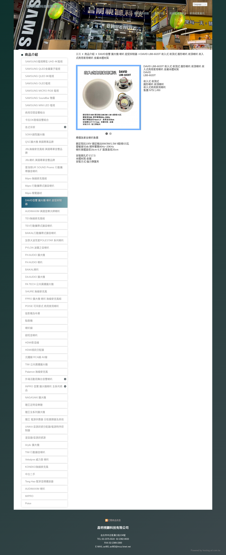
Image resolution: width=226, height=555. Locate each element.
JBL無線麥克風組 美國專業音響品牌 (43, 151)
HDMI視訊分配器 (34, 349)
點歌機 (29, 320)
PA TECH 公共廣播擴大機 (39, 284)
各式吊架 (30, 127)
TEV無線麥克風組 (35, 218)
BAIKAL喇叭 (32, 269)
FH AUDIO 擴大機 (35, 255)
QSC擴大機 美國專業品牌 (39, 141)
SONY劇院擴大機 (35, 134)
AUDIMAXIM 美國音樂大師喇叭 (42, 211)
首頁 (78, 54)
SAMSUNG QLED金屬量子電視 (42, 68)
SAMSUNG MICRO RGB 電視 (42, 90)
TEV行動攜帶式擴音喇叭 (38, 225)
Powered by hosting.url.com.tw (205, 550)
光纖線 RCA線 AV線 (36, 357)
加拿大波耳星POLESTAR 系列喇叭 (44, 240)
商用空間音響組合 (35, 112)
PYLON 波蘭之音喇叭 (37, 247)
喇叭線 (29, 328)
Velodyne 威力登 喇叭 (37, 459)
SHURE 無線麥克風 (36, 291)
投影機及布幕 (32, 313)
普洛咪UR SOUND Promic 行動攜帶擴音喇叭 (44, 169)
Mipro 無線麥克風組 (36, 178)
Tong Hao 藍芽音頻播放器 (39, 481)
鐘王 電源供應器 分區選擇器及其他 (44, 419)
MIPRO (29, 496)
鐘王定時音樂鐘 (34, 404)
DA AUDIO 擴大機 (35, 276)
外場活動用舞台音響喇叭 (38, 379)
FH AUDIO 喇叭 (34, 262)
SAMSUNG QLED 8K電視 (39, 76)
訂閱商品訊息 (114, 520)
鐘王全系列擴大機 (35, 412)
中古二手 (30, 474)
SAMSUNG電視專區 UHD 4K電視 (44, 61)
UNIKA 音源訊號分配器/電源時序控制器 (44, 428)
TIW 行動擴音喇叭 (35, 452)
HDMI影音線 (32, 342)
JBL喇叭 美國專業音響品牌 (40, 160)
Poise (28, 503)
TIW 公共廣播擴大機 (36, 364)
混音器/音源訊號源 (35, 437)
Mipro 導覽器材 (33, 193)
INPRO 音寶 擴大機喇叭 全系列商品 (43, 388)
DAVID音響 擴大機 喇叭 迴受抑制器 (43, 202)
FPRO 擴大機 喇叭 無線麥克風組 (43, 298)
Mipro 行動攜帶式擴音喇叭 (39, 185)
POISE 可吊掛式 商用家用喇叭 (42, 306)
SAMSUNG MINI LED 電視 (40, 105)
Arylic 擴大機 (32, 445)
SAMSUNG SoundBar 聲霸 (40, 98)
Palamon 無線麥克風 (36, 371)
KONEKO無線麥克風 (36, 466)
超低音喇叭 (31, 335)
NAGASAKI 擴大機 (35, 397)
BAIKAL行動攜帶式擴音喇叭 (40, 233)
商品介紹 (90, 54)
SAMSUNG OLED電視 (37, 83)
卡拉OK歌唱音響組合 (37, 119)
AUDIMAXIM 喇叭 (35, 488)
